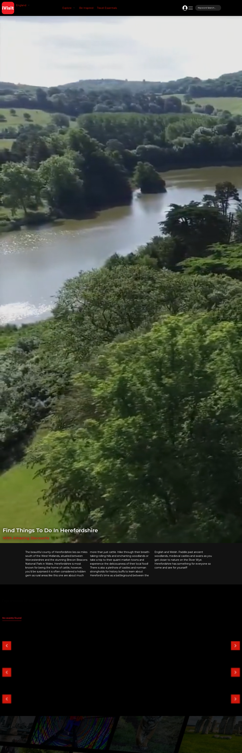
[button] (23, 5)
